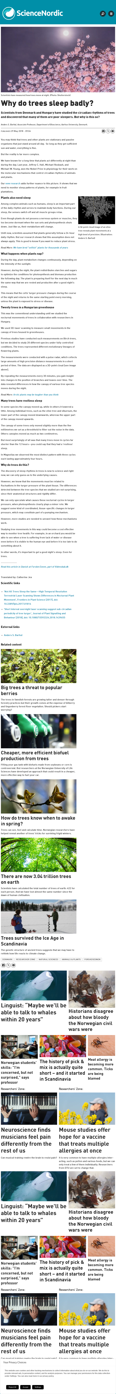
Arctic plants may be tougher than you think (35, 395)
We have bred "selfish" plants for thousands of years (40, 248)
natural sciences (48, 960)
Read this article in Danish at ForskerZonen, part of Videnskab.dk (34, 567)
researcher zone (25, 960)
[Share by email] (112, 131)
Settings (38, 1387)
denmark (7, 960)
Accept (25, 1387)
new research (12, 183)
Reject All (12, 1387)
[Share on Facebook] (103, 131)
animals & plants (71, 960)
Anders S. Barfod (13, 635)
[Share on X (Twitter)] (108, 131)
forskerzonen (92, 960)
